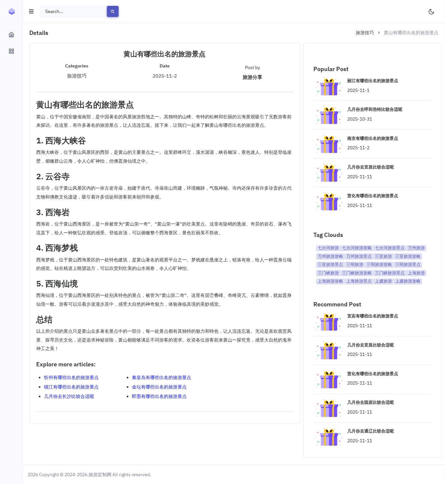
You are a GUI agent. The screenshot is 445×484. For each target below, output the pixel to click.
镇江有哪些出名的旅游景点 (71, 387)
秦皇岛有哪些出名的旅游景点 (161, 377)
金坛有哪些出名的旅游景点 (159, 387)
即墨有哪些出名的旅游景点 (159, 396)
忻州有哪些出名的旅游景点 (71, 377)
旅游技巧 (365, 33)
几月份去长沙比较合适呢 (69, 396)
